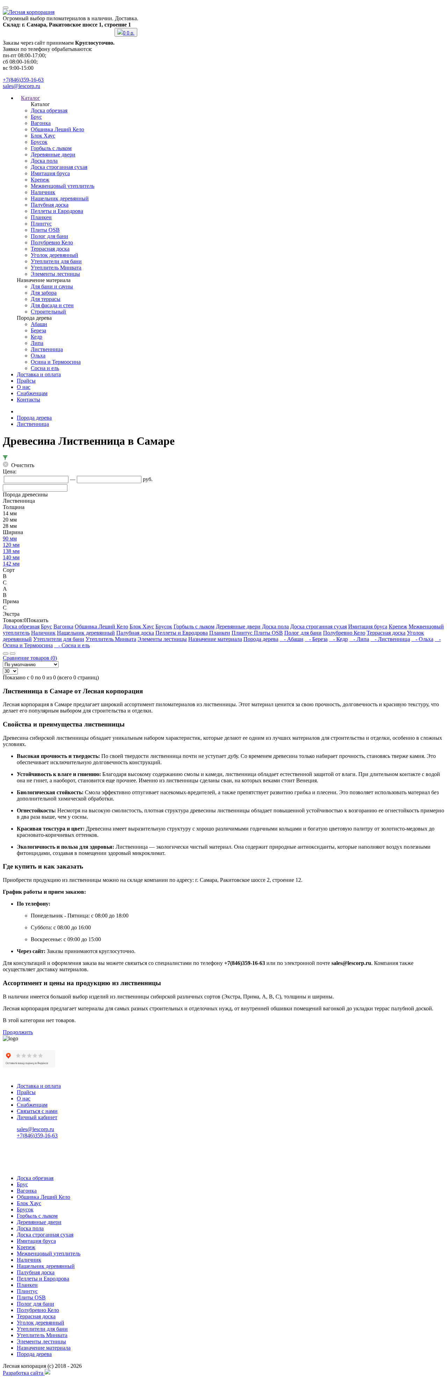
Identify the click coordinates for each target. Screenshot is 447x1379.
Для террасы (45, 299)
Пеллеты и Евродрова (57, 211)
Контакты (28, 400)
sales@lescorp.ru (21, 86)
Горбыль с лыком (51, 148)
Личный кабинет (37, 1117)
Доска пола (44, 161)
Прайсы (26, 381)
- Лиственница (390, 639)
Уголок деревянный (54, 255)
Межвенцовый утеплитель (62, 186)
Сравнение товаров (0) (30, 658)
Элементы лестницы (55, 274)
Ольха (38, 356)
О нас (23, 387)
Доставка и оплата (39, 374)
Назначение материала (215, 639)
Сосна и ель (45, 368)
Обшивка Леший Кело (57, 129)
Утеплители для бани (56, 261)
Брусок (39, 142)
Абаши (39, 324)
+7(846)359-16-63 (23, 80)
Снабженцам (32, 393)
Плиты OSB (45, 230)
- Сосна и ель (72, 645)
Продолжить (18, 1032)
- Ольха (422, 639)
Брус (36, 117)
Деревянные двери (53, 154)
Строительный (48, 312)
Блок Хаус (43, 136)
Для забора (44, 293)
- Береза (316, 639)
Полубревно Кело (52, 242)
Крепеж (40, 180)
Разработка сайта (24, 1373)
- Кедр (338, 639)
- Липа (359, 639)
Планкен (41, 217)
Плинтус (41, 224)
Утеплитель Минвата (56, 268)
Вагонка (41, 123)
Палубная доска (49, 205)
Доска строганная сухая (59, 167)
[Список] (5, 653)
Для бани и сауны (52, 286)
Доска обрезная (49, 110)
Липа (37, 343)
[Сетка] (12, 653)
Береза (38, 330)
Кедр (36, 337)
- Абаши (291, 639)
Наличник (43, 192)
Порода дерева (34, 418)
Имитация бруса (50, 173)
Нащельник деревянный (60, 198)
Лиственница (47, 349)
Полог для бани (49, 236)
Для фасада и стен (52, 305)
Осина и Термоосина (56, 362)
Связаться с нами (37, 1111)
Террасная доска (50, 249)
